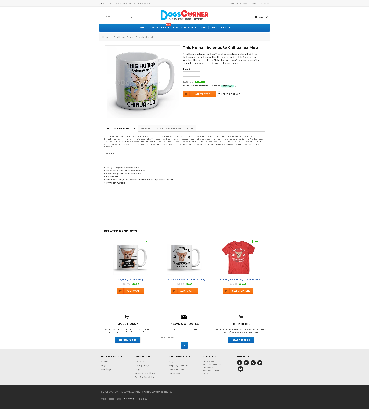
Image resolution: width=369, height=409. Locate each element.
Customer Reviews (169, 128)
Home (105, 37)
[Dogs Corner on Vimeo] (259, 362)
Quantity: (187, 69)
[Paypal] (143, 398)
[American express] (119, 398)
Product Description (121, 128)
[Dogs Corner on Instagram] (240, 368)
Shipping (146, 128)
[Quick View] (127, 260)
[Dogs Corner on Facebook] (239, 362)
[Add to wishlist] (133, 259)
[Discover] (130, 398)
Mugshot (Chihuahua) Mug (130, 279)
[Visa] (103, 398)
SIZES (190, 128)
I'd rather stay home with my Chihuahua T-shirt (238, 279)
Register (265, 3)
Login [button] (253, 3)
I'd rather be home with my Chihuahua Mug (184, 279)
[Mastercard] (111, 398)
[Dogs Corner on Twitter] (246, 362)
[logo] (184, 15)
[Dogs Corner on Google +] (253, 362)
